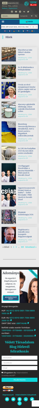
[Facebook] (12, 12)
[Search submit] (36, 16)
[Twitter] (28, 12)
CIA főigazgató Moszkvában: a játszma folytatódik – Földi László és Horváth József (26, 170)
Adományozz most (11, 298)
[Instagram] (19, 403)
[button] (3, 21)
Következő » (31, 247)
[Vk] (24, 12)
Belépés (4, 8)
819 (22, 247)
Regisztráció (13, 8)
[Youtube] (16, 12)
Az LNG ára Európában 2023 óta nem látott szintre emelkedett (27, 150)
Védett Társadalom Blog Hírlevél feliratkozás (19, 346)
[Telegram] (20, 12)
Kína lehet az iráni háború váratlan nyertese (25, 52)
